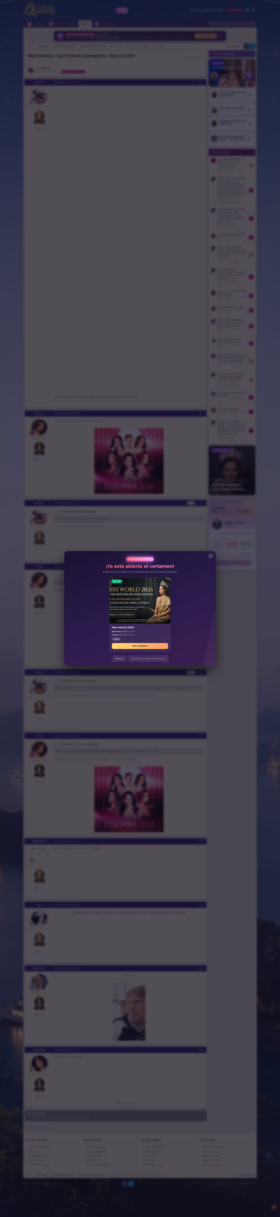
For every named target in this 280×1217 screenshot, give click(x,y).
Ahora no (119, 658)
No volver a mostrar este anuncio (148, 658)
